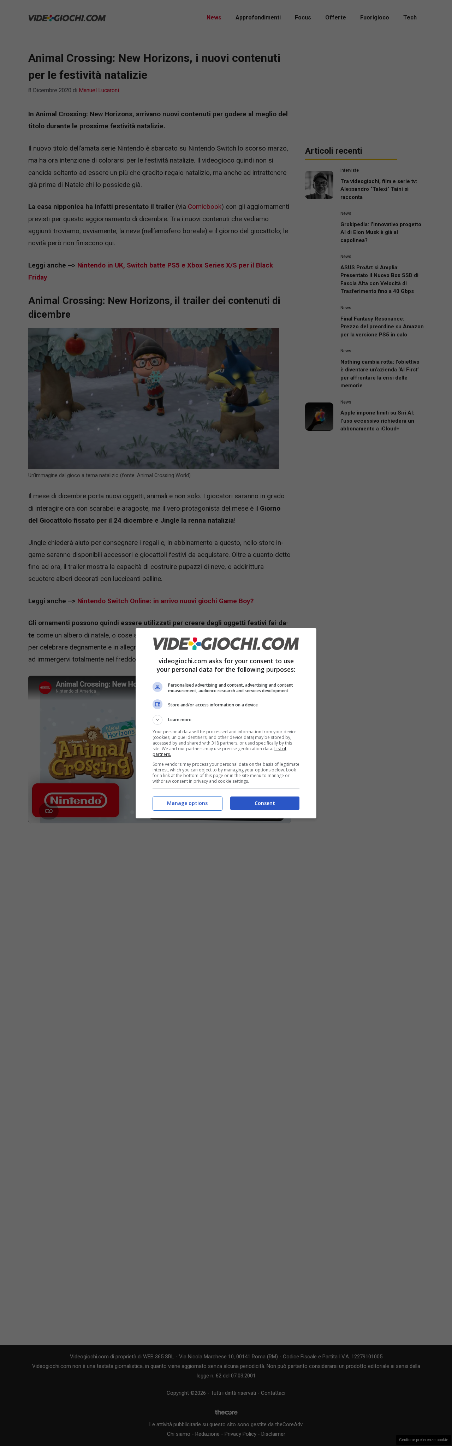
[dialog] (226, 723)
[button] (226, 720)
